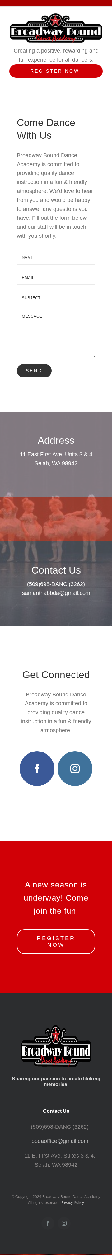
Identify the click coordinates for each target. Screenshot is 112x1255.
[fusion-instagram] (75, 768)
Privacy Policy (72, 1203)
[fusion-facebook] (37, 768)
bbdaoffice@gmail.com (59, 1141)
